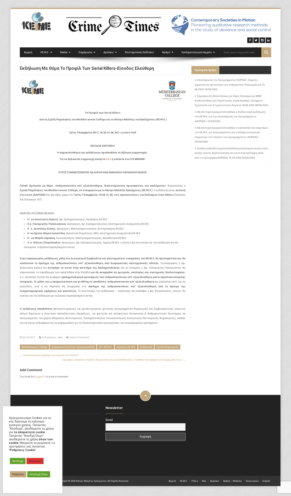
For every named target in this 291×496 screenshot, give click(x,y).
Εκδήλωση (146, 347)
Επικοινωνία (252, 481)
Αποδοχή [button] (17, 461)
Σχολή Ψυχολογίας (167, 347)
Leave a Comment (79, 337)
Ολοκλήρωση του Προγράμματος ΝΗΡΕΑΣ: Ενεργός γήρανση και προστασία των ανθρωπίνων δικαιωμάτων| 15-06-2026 (230, 85)
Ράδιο (194, 481)
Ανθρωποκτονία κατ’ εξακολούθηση (73, 347)
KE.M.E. (183, 481)
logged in (40, 376)
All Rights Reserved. (118, 481)
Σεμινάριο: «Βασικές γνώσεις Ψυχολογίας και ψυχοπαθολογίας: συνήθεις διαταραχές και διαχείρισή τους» (123, 359)
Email (109, 419)
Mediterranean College (34, 347)
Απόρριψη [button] (35, 461)
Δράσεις (108, 52)
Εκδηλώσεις (49, 337)
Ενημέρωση (86, 52)
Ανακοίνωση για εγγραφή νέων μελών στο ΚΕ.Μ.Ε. (49, 355)
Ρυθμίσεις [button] (18, 474)
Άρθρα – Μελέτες (232, 481)
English (266, 481)
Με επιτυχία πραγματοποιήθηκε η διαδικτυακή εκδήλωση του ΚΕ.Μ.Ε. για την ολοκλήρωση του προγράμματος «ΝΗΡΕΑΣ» (230, 116)
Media (64, 52)
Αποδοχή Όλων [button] (39, 474)
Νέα (60, 337)
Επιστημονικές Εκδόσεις (139, 52)
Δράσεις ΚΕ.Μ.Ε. (126, 347)
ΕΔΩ (108, 159)
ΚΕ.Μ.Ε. (45, 52)
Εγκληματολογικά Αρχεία (197, 52)
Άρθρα (166, 52)
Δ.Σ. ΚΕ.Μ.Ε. (105, 347)
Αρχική (28, 52)
